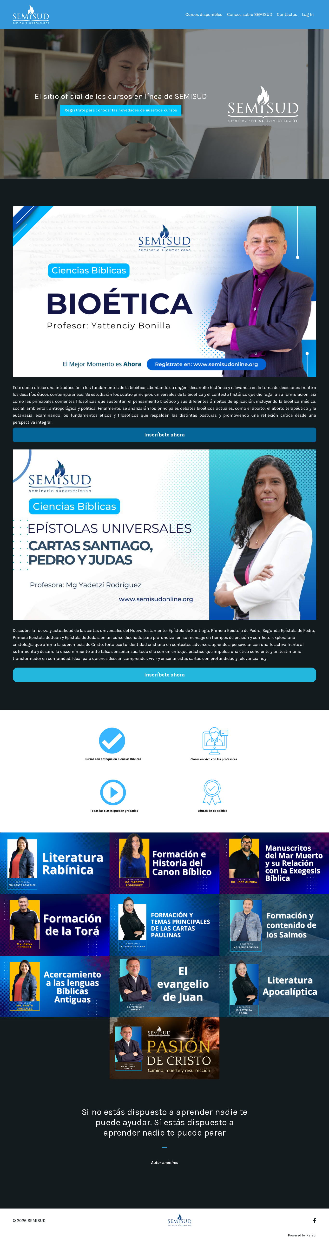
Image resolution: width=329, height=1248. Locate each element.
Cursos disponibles (203, 14)
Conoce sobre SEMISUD (249, 14)
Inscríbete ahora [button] (164, 435)
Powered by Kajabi (302, 1235)
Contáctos (287, 14)
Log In (308, 14)
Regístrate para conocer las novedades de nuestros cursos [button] (121, 110)
